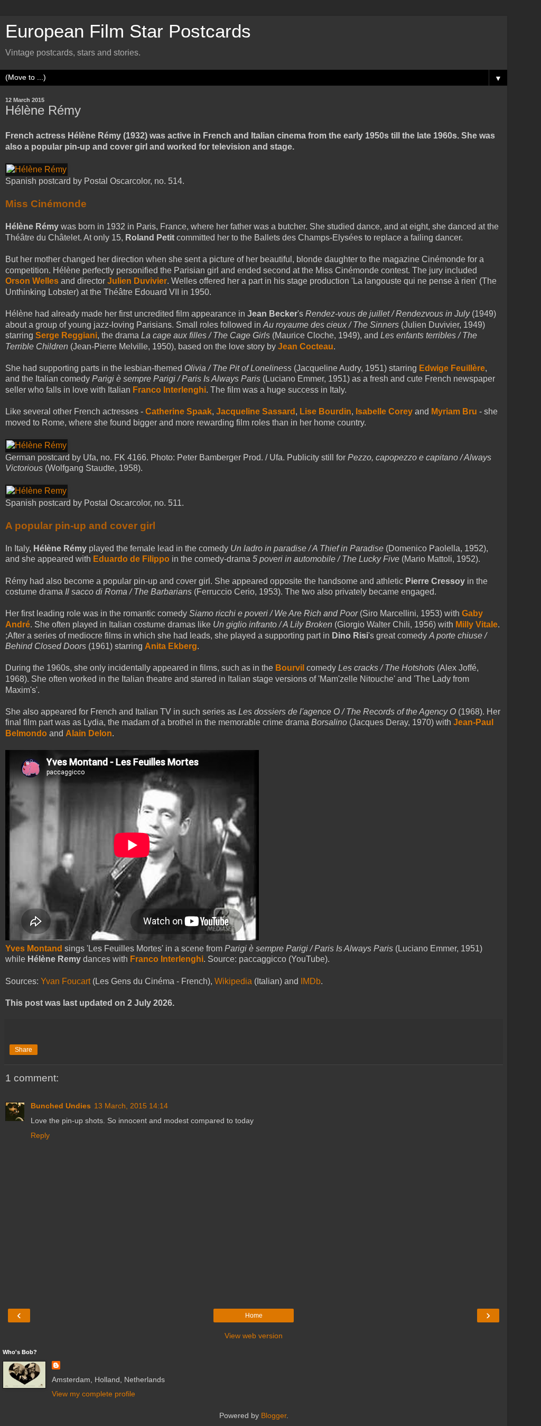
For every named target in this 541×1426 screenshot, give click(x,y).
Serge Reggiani (66, 335)
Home (254, 1315)
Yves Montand (33, 948)
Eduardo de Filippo (131, 558)
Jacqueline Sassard (255, 411)
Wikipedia (233, 981)
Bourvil (289, 667)
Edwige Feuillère (452, 368)
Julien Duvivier (137, 280)
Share (23, 1049)
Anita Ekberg (171, 646)
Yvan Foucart (65, 981)
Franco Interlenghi (169, 389)
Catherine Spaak (178, 411)
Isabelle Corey (384, 411)
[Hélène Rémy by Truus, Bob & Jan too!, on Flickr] (36, 169)
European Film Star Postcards (128, 31)
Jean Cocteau (305, 346)
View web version (254, 1335)
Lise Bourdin (325, 411)
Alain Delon (89, 733)
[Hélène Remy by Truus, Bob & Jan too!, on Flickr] (36, 490)
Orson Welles (32, 280)
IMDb (311, 981)
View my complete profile (93, 1394)
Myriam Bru (454, 411)
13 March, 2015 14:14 (131, 1105)
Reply (40, 1135)
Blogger (273, 1415)
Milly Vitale (476, 624)
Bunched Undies (61, 1105)
